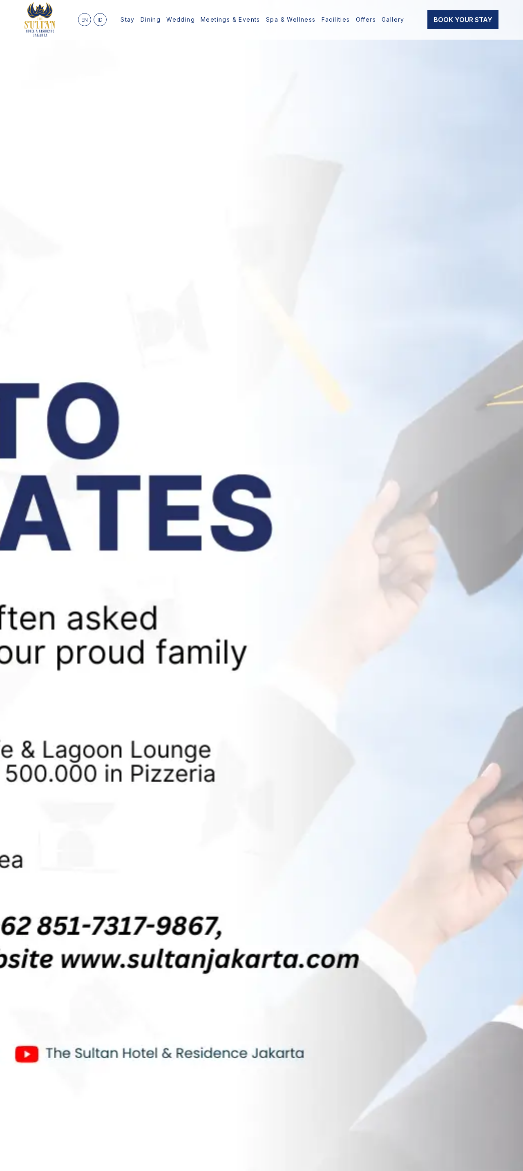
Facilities (336, 19)
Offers (366, 19)
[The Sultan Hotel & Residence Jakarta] (40, 19)
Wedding (180, 19)
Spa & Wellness (291, 19)
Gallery (393, 19)
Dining (151, 19)
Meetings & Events (230, 19)
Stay (128, 19)
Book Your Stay (463, 20)
